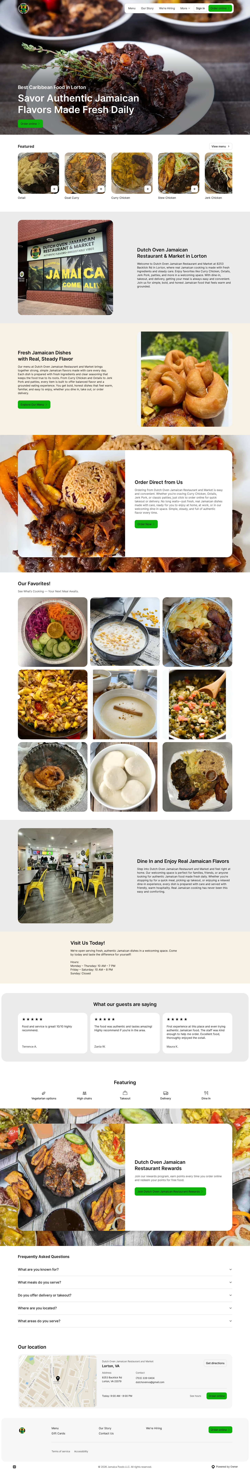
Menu (132, 8)
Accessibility (81, 1451)
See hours (195, 1395)
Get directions (215, 1363)
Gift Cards (58, 1433)
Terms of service (61, 1451)
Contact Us (106, 1433)
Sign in (200, 8)
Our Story (147, 8)
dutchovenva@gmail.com (150, 1382)
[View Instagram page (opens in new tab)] (14, 1467)
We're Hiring (167, 8)
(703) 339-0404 (145, 1378)
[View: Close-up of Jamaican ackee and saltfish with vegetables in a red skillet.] (52, 704)
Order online (217, 1396)
